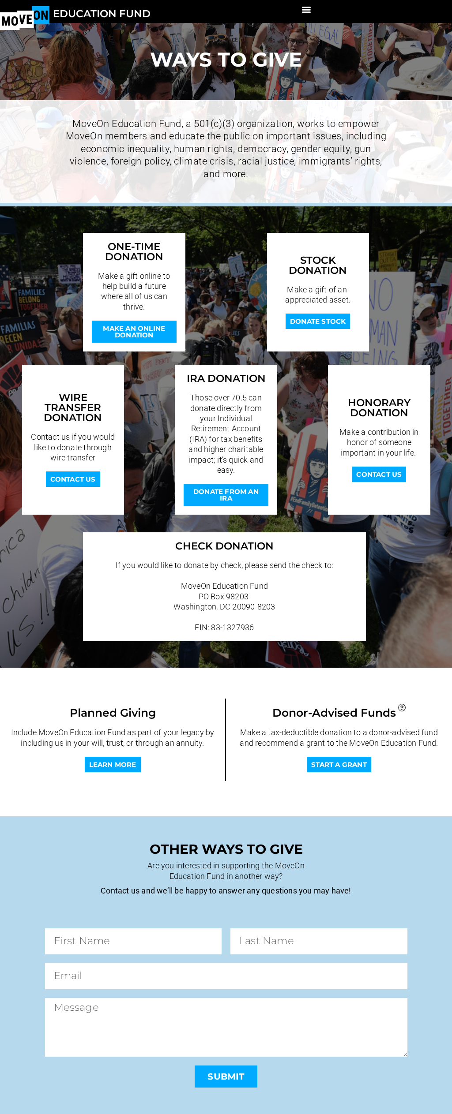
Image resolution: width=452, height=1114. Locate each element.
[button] (306, 9)
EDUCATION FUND (102, 13)
